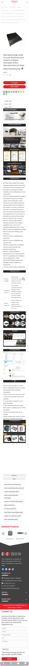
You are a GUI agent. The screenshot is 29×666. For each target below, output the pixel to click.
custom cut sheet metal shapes (13, 501)
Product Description (11, 109)
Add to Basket (14, 86)
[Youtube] (9, 569)
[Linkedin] (6, 569)
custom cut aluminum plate (12, 516)
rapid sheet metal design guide (13, 512)
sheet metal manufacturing (12, 484)
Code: (6, 107)
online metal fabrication (11, 492)
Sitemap (19, 607)
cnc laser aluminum (10, 509)
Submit (9, 659)
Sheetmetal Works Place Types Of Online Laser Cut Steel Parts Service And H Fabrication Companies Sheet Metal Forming (9, 538)
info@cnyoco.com (9, 583)
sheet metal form (9, 505)
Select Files (5, 649)
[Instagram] (13, 569)
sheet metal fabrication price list (14, 488)
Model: (6, 101)
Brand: (6, 104)
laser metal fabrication (11, 519)
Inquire (15, 83)
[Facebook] (3, 569)
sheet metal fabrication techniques (11, 497)
